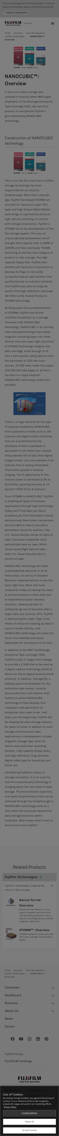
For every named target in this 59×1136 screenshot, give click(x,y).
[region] (29, 1111)
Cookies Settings (29, 1113)
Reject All (29, 1122)
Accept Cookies (29, 1130)
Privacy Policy (10, 1107)
